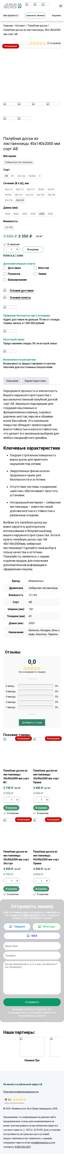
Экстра (21, 176)
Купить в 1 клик (13, 255)
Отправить (32, 1002)
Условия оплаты (20, 297)
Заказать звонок (35, 15)
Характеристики (35, 380)
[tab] (12, 381)
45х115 (9, 189)
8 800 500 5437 (31, 915)
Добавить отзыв (32, 722)
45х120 (40, 195)
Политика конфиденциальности (21, 1091)
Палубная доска (37, 25)
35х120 (29, 195)
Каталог (20, 25)
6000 (33, 214)
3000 (7, 214)
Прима (32, 176)
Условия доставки (21, 290)
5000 (24, 214)
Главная (8, 25)
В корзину (33, 249)
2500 (50, 214)
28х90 (41, 189)
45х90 (8, 195)
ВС (12, 176)
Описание (12, 380)
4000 (16, 214)
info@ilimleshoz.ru (41, 1142)
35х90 (51, 189)
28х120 (18, 195)
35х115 (31, 189)
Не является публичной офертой (22, 1084)
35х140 (9, 200)
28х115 (20, 189)
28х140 (51, 195)
